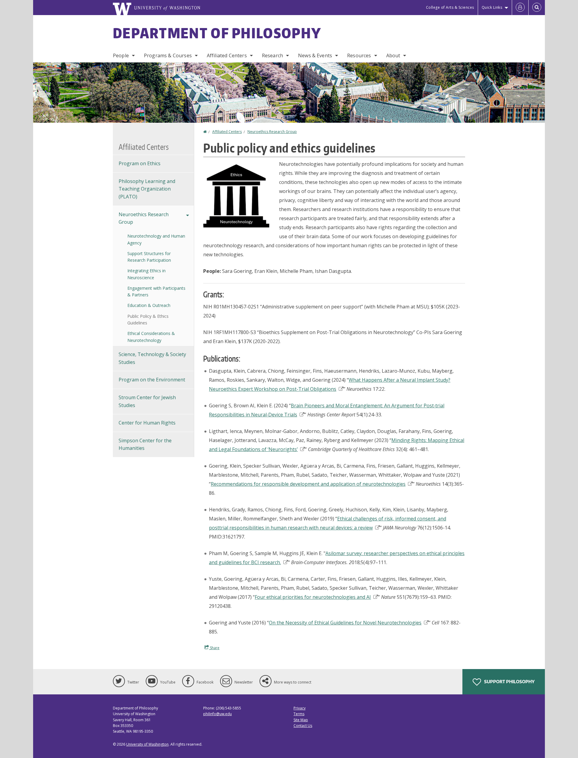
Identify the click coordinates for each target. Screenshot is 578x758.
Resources (359, 55)
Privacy (300, 708)
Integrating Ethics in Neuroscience (146, 274)
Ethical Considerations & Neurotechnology (151, 336)
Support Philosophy (509, 681)
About (393, 55)
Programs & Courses (168, 55)
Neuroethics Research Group (272, 131)
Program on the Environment (152, 379)
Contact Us (303, 725)
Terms (299, 713)
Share (214, 647)
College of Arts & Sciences (450, 7)
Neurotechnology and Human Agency (156, 239)
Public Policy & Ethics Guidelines (148, 319)
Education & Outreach (148, 305)
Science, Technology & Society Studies (152, 358)
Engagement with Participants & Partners (156, 291)
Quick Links (492, 7)
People (121, 55)
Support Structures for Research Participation (149, 257)
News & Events (315, 55)
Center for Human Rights (147, 422)
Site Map (301, 719)
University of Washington (147, 744)
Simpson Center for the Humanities (145, 444)
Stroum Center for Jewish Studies (147, 401)
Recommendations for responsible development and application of (308, 484)
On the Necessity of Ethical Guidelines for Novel (345, 622)
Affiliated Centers (227, 55)
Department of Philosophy (217, 33)
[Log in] (520, 7)
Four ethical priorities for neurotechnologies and (313, 597)
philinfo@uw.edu (217, 713)
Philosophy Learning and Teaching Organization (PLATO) (147, 189)
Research (272, 55)
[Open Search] (537, 7)
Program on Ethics (139, 163)
